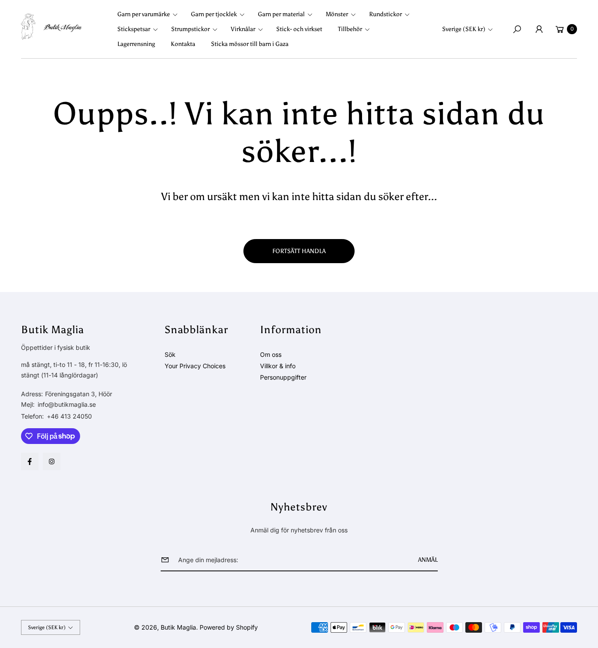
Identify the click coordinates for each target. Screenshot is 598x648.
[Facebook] (30, 461)
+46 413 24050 (69, 416)
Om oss (270, 354)
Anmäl (428, 559)
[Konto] (539, 29)
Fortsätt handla (299, 251)
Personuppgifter (283, 377)
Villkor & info (277, 366)
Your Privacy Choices (195, 366)
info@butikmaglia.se (66, 404)
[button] (150, 14)
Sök (170, 354)
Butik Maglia (178, 627)
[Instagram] (51, 461)
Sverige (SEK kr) (463, 29)
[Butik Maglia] (51, 27)
